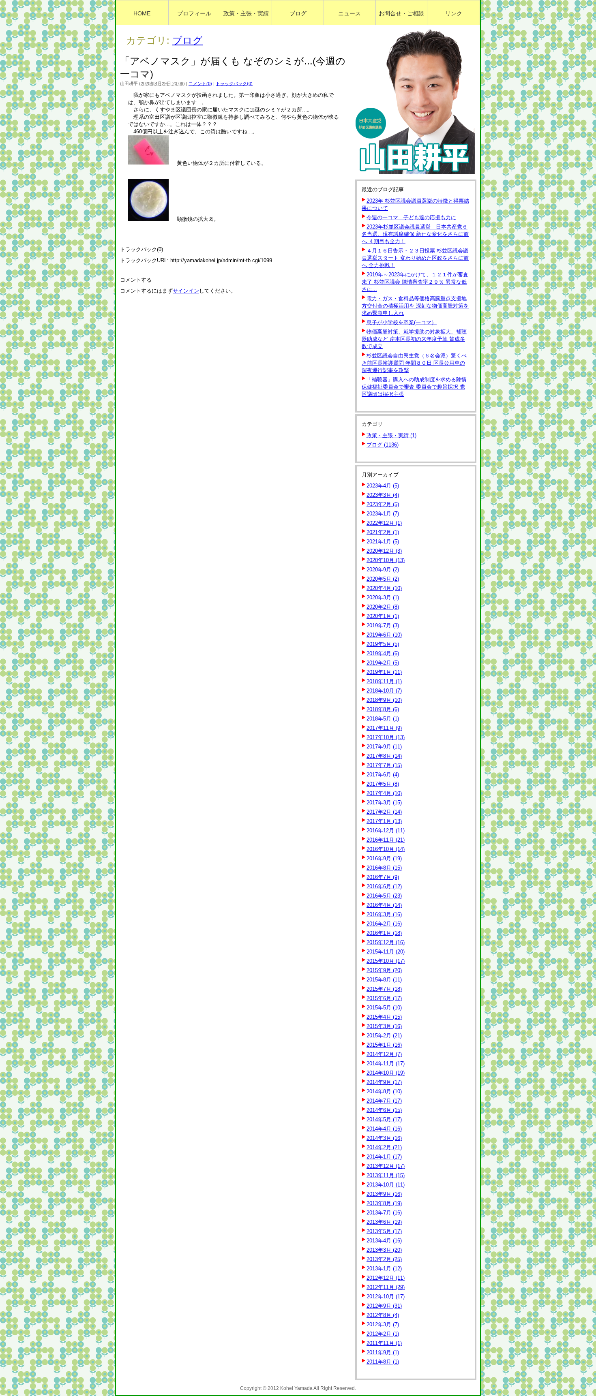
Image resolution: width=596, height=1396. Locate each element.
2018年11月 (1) (384, 681)
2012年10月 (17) (386, 1296)
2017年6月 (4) (383, 775)
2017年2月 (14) (384, 812)
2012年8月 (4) (383, 1315)
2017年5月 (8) (383, 784)
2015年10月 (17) (386, 961)
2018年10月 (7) (384, 691)
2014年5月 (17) (384, 1119)
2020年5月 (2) (383, 579)
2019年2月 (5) (383, 663)
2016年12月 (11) (386, 830)
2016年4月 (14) (384, 905)
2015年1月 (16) (384, 1045)
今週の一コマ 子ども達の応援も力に (411, 217)
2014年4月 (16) (384, 1129)
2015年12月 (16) (386, 942)
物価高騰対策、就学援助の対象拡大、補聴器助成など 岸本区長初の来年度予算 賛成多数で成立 (414, 339)
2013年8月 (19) (384, 1203)
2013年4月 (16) (384, 1241)
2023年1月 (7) (383, 514)
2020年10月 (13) (386, 560)
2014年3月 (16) (384, 1138)
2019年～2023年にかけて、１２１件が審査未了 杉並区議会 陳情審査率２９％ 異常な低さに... (415, 282)
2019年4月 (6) (383, 653)
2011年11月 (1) (384, 1343)
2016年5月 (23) (384, 896)
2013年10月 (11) (386, 1185)
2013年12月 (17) (386, 1166)
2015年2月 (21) (384, 1036)
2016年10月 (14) (386, 849)
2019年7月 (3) (383, 625)
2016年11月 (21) (386, 840)
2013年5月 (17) (384, 1231)
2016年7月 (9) (383, 877)
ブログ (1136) (383, 445)
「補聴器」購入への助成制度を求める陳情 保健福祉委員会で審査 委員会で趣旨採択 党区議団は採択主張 (414, 386)
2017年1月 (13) (384, 821)
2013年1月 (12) (384, 1269)
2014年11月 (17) (386, 1063)
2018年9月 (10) (384, 700)
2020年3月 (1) (383, 597)
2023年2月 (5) (383, 504)
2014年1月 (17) (384, 1157)
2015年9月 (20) (384, 970)
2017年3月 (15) (384, 803)
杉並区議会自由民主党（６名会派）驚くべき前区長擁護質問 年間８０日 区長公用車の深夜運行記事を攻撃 (414, 363)
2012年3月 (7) (383, 1324)
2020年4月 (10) (384, 588)
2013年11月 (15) (386, 1175)
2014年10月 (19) (386, 1073)
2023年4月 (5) (383, 486)
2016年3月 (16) (384, 914)
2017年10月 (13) (386, 737)
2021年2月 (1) (383, 532)
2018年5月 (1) (383, 719)
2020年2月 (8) (383, 607)
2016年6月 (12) (384, 886)
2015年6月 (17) (384, 998)
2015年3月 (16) (384, 1026)
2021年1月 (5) (383, 542)
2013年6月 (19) (384, 1222)
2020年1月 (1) (383, 616)
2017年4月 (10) (384, 793)
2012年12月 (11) (386, 1278)
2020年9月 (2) (383, 570)
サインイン (186, 291)
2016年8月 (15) (384, 868)
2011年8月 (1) (383, 1362)
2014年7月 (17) (384, 1101)
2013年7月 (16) (384, 1213)
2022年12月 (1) (384, 523)
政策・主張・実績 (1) (391, 435)
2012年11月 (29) (386, 1287)
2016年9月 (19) (384, 858)
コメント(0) (200, 83)
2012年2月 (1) (383, 1334)
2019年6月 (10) (384, 635)
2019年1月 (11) (384, 672)
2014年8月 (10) (384, 1091)
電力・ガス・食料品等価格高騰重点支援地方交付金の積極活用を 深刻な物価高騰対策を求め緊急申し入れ (415, 305)
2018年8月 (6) (383, 709)
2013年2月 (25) (384, 1259)
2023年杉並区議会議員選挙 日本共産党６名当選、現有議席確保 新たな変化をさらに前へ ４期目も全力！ (415, 234)
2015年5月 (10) (384, 1008)
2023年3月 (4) (383, 495)
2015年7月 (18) (384, 989)
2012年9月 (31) (384, 1306)
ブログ (187, 40)
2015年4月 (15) (384, 1017)
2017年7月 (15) (384, 765)
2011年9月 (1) (383, 1352)
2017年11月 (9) (384, 728)
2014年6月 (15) (384, 1110)
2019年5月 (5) (383, 644)
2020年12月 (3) (384, 551)
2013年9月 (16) (384, 1194)
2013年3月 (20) (384, 1250)
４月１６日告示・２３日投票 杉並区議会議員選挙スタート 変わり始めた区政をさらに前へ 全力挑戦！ (415, 258)
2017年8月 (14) (384, 756)
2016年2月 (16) (384, 924)
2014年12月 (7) (384, 1054)
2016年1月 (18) (384, 933)
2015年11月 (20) (386, 952)
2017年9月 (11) (384, 747)
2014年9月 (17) (384, 1082)
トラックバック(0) (234, 83)
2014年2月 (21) (384, 1147)
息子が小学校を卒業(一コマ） (402, 322)
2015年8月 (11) (384, 980)
